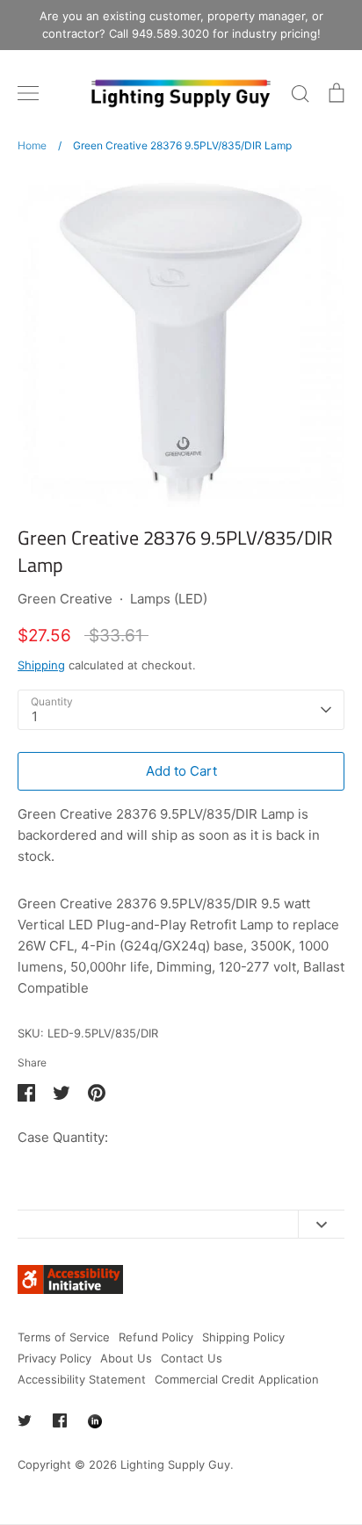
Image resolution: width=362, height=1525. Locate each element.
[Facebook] (59, 1420)
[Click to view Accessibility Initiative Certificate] (70, 1289)
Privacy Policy (54, 1358)
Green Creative (65, 598)
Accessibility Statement (82, 1379)
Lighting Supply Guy (175, 1464)
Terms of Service (64, 1337)
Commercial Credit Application (237, 1379)
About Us (126, 1358)
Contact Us (191, 1358)
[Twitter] (24, 1420)
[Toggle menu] (28, 93)
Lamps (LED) (168, 598)
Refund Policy (156, 1337)
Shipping (41, 665)
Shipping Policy (243, 1337)
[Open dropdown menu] (321, 1224)
